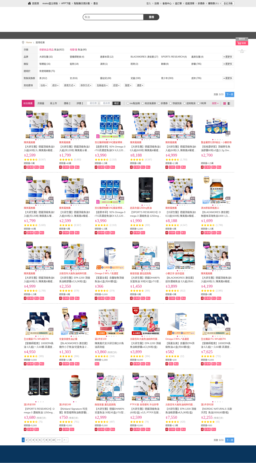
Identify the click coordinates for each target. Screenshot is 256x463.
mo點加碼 (135, 103)
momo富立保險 (50, 3)
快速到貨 (177, 103)
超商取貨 (191, 103)
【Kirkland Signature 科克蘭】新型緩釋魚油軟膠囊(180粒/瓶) (74, 412)
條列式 (229, 103)
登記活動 (228, 3)
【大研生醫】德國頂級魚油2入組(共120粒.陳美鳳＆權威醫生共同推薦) (74, 150)
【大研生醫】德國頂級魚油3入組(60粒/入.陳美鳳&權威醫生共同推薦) (39, 150)
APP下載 (66, 3)
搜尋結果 (40, 42)
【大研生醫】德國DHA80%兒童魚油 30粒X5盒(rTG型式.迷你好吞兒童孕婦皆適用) (110, 412)
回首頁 (35, 3)
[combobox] (113, 17)
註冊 (156, 3)
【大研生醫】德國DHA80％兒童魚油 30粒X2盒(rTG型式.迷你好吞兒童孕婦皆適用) (145, 281)
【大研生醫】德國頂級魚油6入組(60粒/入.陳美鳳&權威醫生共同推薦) (180, 150)
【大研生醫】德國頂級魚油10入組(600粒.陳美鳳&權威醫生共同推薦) (145, 150)
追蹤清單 (189, 3)
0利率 (203, 103)
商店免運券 (150, 103)
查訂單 (178, 3)
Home (29, 42)
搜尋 (151, 17)
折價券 (201, 3)
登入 (148, 3)
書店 (95, 3)
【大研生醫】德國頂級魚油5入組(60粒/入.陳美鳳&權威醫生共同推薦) (216, 281)
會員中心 (167, 3)
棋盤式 (225, 103)
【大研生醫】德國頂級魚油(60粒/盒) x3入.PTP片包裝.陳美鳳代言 (144, 412)
